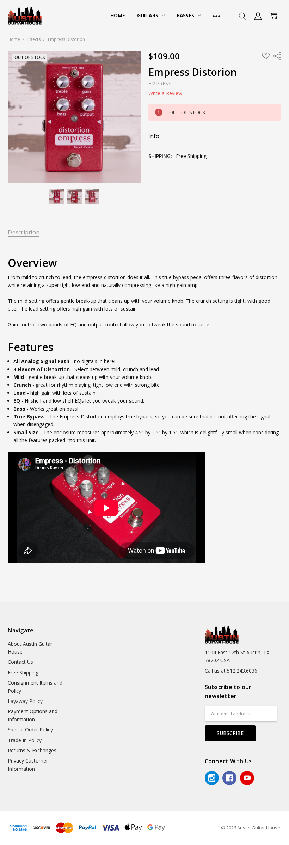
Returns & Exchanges (32, 750)
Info (153, 136)
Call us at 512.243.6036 (231, 670)
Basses (186, 15)
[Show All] (216, 16)
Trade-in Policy (25, 740)
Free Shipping (23, 672)
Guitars (148, 15)
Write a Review (165, 93)
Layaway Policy (25, 701)
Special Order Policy (30, 729)
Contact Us (20, 662)
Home (117, 15)
